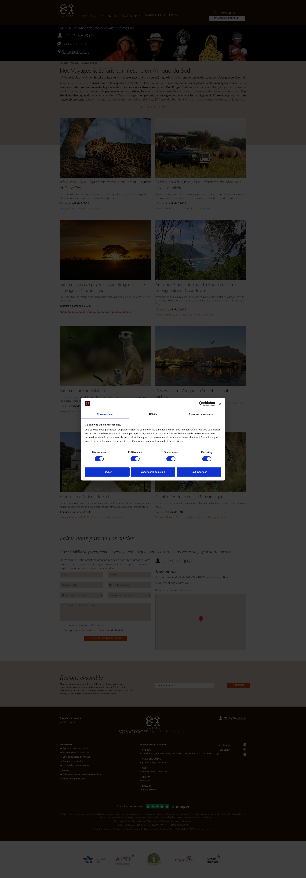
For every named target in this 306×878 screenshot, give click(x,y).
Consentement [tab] (105, 414)
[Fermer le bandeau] (220, 404)
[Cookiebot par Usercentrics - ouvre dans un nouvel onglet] (201, 403)
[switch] (135, 458)
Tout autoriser (199, 472)
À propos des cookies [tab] (201, 414)
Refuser (107, 472)
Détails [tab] (153, 414)
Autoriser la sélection (153, 472)
